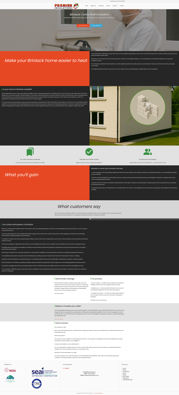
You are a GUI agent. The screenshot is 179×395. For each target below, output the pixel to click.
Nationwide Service (128, 379)
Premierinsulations (98, 393)
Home (86, 5)
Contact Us (126, 378)
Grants (124, 374)
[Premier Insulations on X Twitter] (64, 368)
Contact (122, 5)
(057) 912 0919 (91, 373)
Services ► (101, 5)
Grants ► (115, 5)
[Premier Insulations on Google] (65, 368)
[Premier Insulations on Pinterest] (68, 368)
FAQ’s (124, 373)
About (124, 370)
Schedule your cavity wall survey (99, 300)
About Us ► (93, 5)
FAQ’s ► (108, 5)
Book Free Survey (59, 319)
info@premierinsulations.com (91, 375)
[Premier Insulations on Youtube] (67, 368)
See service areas (59, 293)
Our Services (126, 371)
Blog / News (126, 376)
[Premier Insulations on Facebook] (63, 368)
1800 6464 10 (92, 372)
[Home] (67, 5)
